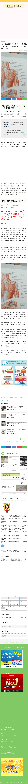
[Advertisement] (14, 24)
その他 (3, 41)
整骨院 (3, 441)
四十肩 (14, 438)
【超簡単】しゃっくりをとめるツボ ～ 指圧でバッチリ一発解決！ (17, 422)
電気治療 (23, 441)
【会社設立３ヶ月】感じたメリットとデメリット (13, 618)
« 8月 (6, 609)
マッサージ (4, 438)
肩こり (13, 441)
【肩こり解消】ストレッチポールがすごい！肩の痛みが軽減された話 (16, 407)
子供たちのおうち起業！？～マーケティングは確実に (16, 415)
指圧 (19, 438)
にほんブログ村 (5, 400)
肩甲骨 (18, 441)
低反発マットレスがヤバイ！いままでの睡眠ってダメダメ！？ (16, 430)
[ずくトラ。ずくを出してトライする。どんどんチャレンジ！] (14, 7)
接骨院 (23, 438)
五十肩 (10, 438)
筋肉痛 (8, 441)
